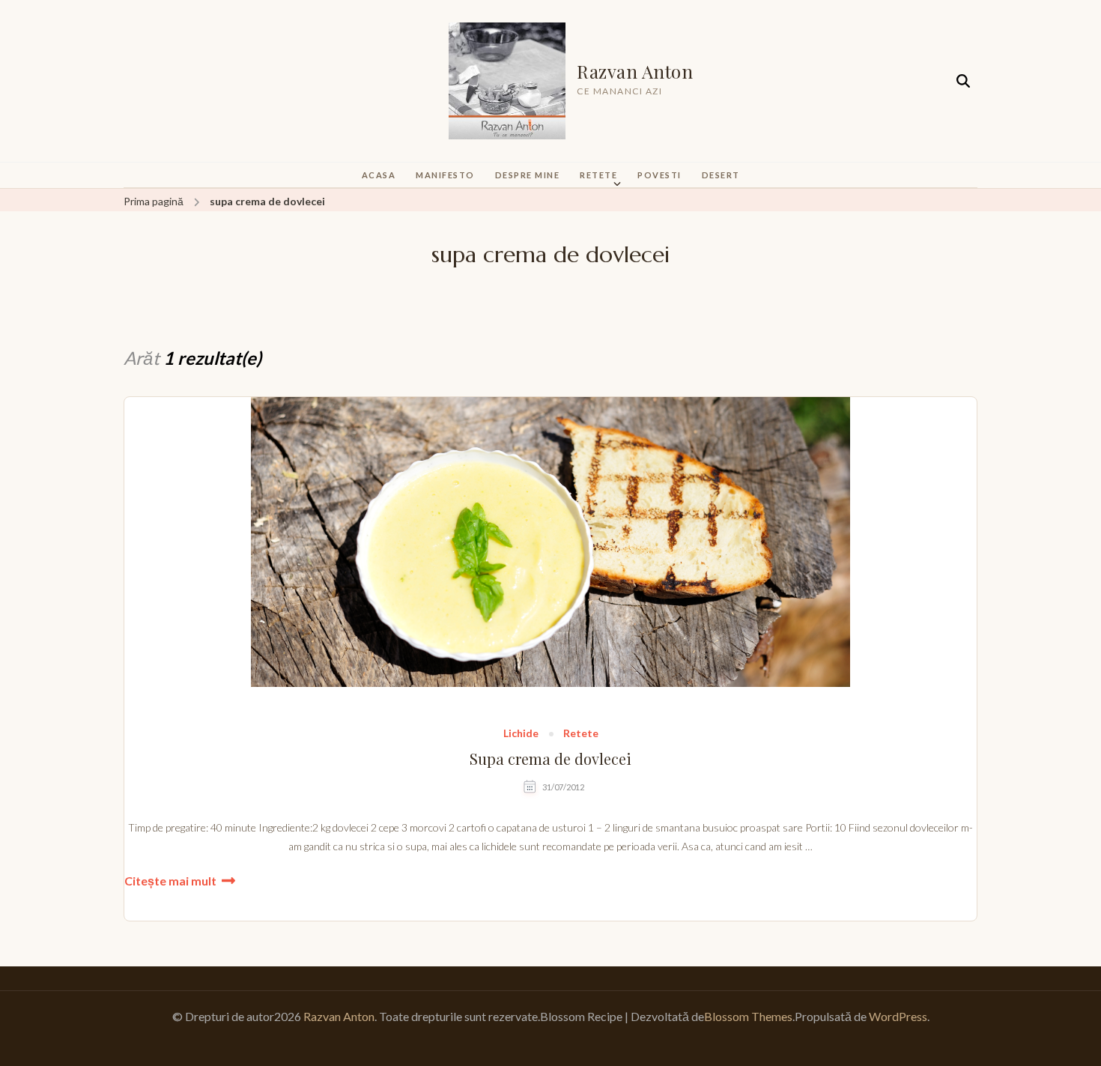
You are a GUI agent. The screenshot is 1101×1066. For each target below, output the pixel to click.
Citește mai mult (170, 880)
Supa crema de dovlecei (550, 759)
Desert (721, 175)
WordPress (898, 1016)
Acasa (379, 175)
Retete (598, 175)
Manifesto (445, 175)
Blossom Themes (748, 1016)
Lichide (521, 733)
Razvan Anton (635, 71)
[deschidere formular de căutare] (963, 81)
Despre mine (527, 175)
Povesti (659, 175)
